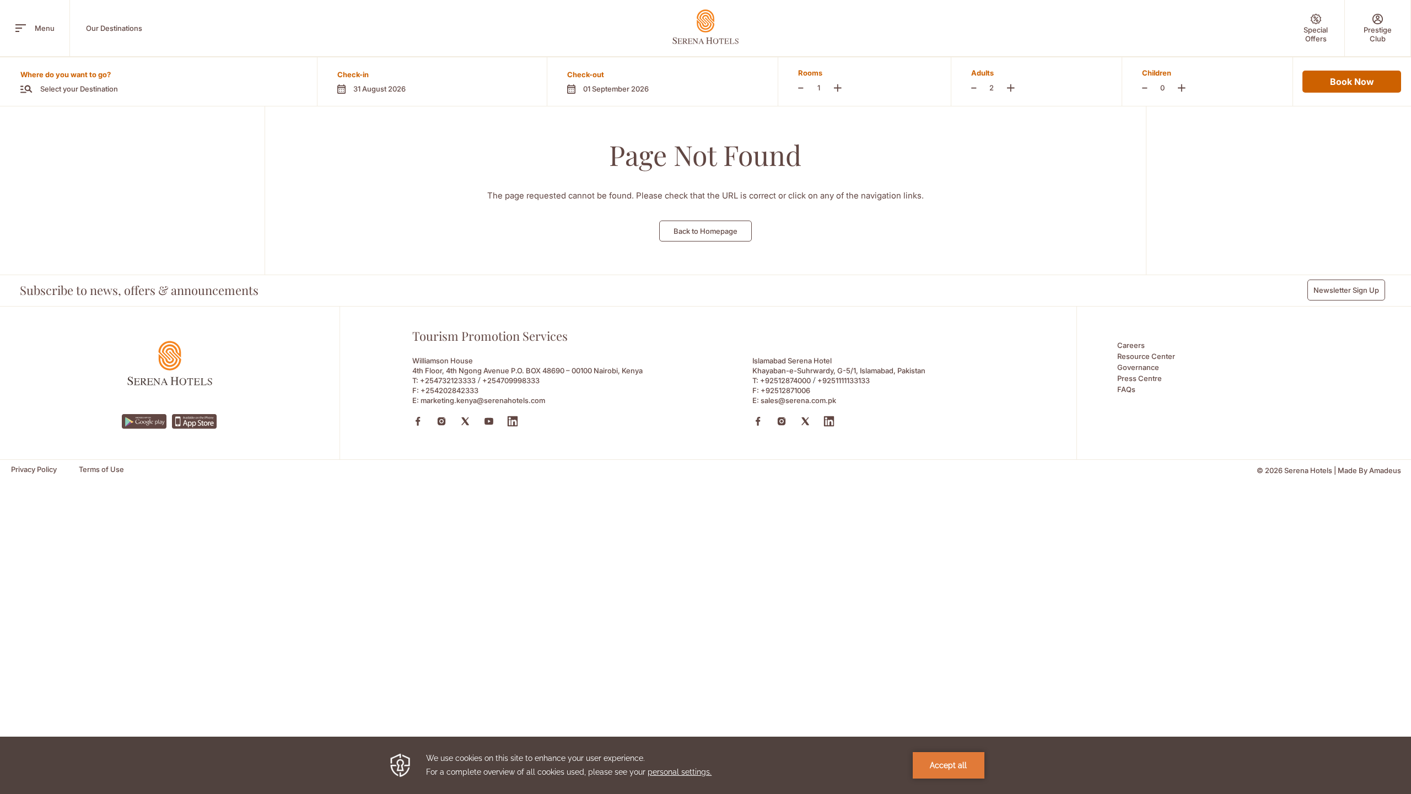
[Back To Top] (1382, 735)
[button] (432, 81)
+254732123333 (448, 380)
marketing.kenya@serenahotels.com (483, 400)
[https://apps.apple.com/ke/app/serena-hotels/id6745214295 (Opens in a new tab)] (194, 421)
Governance (1138, 367)
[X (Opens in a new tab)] (465, 421)
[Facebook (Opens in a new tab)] (417, 421)
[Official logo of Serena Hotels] (169, 382)
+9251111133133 (843, 380)
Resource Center (1146, 356)
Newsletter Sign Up (1346, 290)
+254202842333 (449, 390)
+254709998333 (511, 380)
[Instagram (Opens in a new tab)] (441, 421)
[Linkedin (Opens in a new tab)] (512, 421)
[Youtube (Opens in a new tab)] (488, 421)
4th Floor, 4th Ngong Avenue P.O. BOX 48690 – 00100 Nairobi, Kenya (527, 370)
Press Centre (1139, 378)
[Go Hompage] (705, 26)
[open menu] (20, 28)
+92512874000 (785, 380)
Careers (1131, 345)
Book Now (1352, 81)
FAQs (1126, 389)
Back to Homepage (705, 231)
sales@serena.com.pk (798, 400)
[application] (705, 765)
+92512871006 (785, 390)
